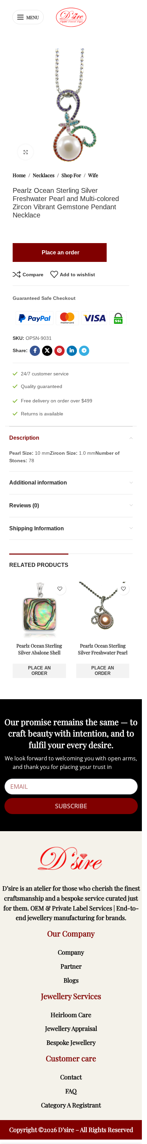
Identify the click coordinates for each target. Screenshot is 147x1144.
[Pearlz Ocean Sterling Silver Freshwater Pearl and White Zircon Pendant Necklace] (103, 610)
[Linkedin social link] (72, 351)
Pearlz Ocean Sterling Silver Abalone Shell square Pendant (39, 652)
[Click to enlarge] (25, 152)
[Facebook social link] (35, 351)
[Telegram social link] (84, 351)
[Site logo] (71, 16)
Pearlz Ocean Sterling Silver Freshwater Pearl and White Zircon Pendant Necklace (103, 655)
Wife (93, 175)
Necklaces (43, 175)
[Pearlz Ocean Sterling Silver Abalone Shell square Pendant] (39, 610)
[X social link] (47, 351)
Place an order (39, 670)
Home (19, 175)
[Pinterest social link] (59, 351)
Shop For (71, 175)
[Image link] (71, 858)
